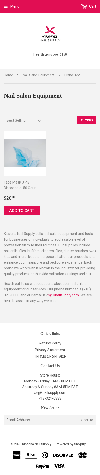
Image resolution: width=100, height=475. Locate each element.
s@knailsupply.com (63, 295)
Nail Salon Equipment (38, 75)
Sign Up (87, 420)
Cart (92, 6)
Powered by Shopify (71, 444)
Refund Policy (50, 343)
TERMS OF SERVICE (50, 356)
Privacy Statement (50, 350)
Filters (87, 120)
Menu (14, 6)
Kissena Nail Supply (36, 444)
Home (8, 75)
